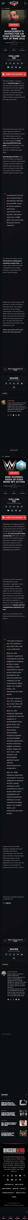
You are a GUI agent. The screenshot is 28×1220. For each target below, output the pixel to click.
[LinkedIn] (17, 63)
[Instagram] (12, 67)
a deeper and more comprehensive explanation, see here (14, 607)
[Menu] (3, 3)
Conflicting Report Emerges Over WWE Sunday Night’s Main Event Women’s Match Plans (8, 1114)
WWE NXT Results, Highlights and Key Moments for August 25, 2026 (8, 1104)
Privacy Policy (21, 1192)
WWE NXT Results (5, 1100)
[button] (25, 3)
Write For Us (19, 1184)
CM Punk (5, 393)
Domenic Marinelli (12, 971)
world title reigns (13, 83)
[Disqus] (14, 1058)
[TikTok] (16, 1180)
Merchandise (6, 1188)
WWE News (7, 8)
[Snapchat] (16, 67)
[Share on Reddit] (21, 383)
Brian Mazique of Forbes (11, 156)
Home (3, 8)
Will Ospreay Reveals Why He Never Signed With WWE (9, 1124)
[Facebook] (6, 63)
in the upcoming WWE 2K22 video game (12, 143)
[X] (10, 63)
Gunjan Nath (9, 42)
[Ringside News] (14, 4)
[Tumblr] (24, 1176)
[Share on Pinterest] (17, 383)
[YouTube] (8, 67)
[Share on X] (10, 383)
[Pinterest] (21, 63)
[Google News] (14, 63)
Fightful (8, 903)
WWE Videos (4, 1130)
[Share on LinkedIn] (14, 383)
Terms (14, 1196)
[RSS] (20, 1180)
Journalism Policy (8, 1192)
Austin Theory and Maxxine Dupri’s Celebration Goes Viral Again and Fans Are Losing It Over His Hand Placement (8, 1134)
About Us (15, 1188)
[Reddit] (19, 67)
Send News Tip (9, 1184)
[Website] (8, 999)
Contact (23, 1188)
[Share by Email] (14, 387)
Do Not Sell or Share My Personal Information (14, 1205)
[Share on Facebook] (6, 383)
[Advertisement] (14, 245)
